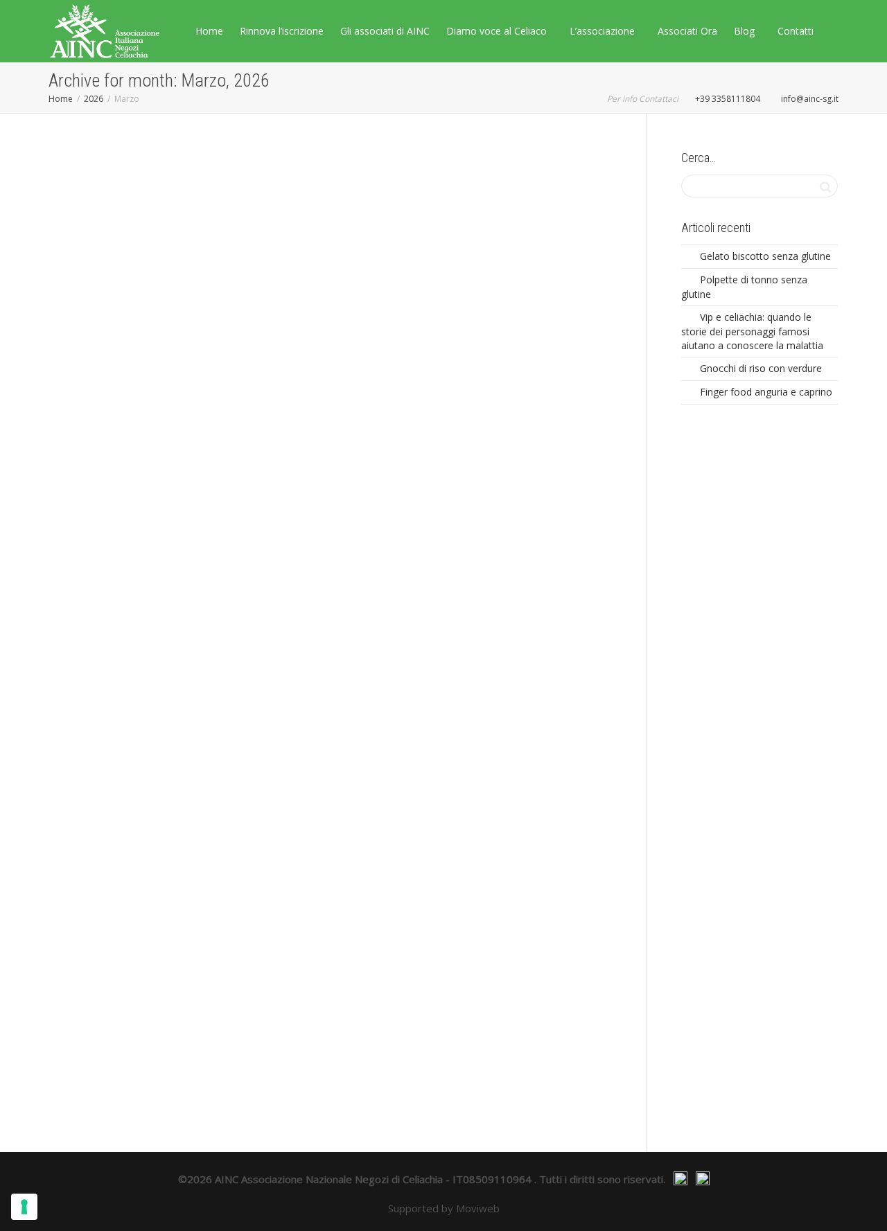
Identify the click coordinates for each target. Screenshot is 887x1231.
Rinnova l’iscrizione (282, 30)
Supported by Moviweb (444, 1208)
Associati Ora (687, 30)
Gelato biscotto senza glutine (765, 256)
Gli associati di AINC (385, 30)
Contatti (796, 30)
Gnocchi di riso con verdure (761, 368)
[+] (135, 282)
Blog (745, 30)
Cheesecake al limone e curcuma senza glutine (130, 989)
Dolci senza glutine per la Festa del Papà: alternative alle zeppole (523, 727)
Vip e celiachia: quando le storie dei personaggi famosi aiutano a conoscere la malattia (752, 331)
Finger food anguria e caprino (766, 391)
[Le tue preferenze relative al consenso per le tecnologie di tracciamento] (24, 1207)
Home (209, 30)
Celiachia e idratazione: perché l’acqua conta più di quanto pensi (329, 356)
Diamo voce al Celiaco (498, 30)
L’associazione (604, 30)
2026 (93, 99)
